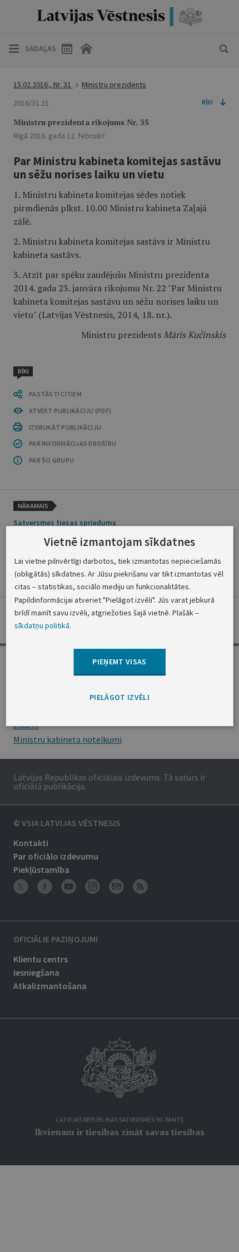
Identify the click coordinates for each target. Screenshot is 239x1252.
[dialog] (119, 626)
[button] (119, 698)
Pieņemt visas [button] (119, 662)
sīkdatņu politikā (41, 625)
